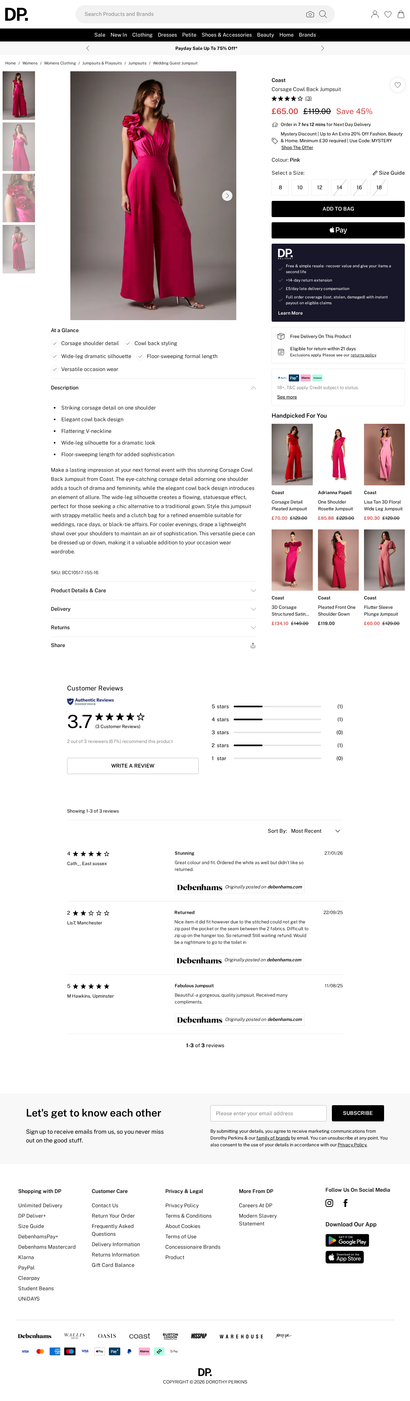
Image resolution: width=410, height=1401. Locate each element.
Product (174, 1257)
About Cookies (182, 1226)
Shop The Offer (297, 147)
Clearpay (29, 1278)
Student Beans (36, 1288)
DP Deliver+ (32, 1216)
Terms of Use (180, 1236)
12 (319, 187)
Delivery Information (116, 1244)
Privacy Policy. (352, 1144)
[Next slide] (323, 48)
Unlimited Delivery (40, 1205)
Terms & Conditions (188, 1216)
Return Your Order (113, 1216)
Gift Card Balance (113, 1265)
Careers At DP (255, 1205)
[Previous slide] (88, 48)
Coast (279, 80)
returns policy (363, 355)
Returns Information (115, 1255)
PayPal (26, 1268)
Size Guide (31, 1226)
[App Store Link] (347, 1249)
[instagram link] (329, 1203)
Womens (30, 63)
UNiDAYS (29, 1299)
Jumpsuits (137, 63)
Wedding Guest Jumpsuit (175, 63)
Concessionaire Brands (192, 1247)
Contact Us (105, 1205)
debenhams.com (284, 886)
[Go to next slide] (227, 196)
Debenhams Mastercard (47, 1247)
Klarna (26, 1257)
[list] (153, 195)
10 (300, 187)
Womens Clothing (60, 63)
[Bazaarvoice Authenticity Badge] (90, 701)
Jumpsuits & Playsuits (102, 63)
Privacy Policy (182, 1205)
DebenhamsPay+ (38, 1236)
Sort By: (278, 831)
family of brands (273, 1137)
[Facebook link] (345, 1203)
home (10, 63)
